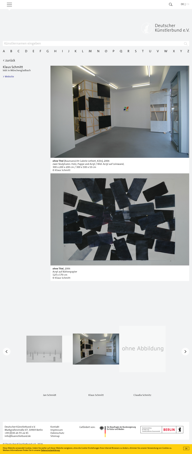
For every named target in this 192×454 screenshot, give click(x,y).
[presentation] (7, 351)
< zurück (9, 60)
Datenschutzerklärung (50, 450)
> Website (8, 76)
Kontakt (54, 426)
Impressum (56, 430)
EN (187, 4)
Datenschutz (57, 433)
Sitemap (55, 436)
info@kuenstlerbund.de (18, 436)
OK (186, 448)
